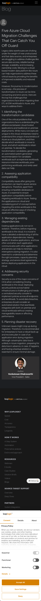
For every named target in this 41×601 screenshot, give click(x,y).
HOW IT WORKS (12, 437)
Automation (9, 445)
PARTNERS (9, 503)
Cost (6, 420)
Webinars (8, 463)
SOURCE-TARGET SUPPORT (17, 489)
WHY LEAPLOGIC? (13, 412)
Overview (8, 493)
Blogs (7, 482)
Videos (7, 478)
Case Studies (10, 471)
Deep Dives (9, 496)
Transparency (10, 427)
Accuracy (8, 423)
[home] (13, 3)
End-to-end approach (13, 453)
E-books (8, 467)
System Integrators (12, 507)
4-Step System (11, 441)
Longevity (9, 431)
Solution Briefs (10, 475)
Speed (7, 416)
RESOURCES (10, 459)
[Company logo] (33, 480)
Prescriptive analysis (13, 449)
